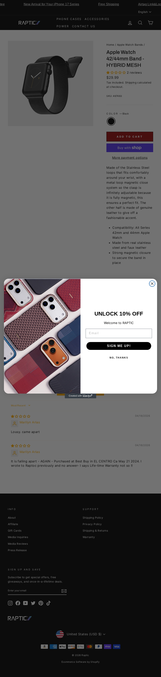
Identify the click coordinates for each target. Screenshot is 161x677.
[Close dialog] (152, 284)
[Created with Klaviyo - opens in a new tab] (80, 396)
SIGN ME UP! (119, 346)
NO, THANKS (119, 357)
